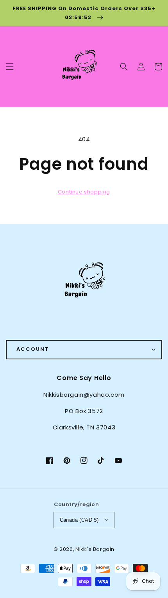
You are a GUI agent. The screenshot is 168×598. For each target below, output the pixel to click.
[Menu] (9, 66)
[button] (123, 66)
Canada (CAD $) (79, 520)
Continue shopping (84, 191)
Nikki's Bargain (94, 549)
